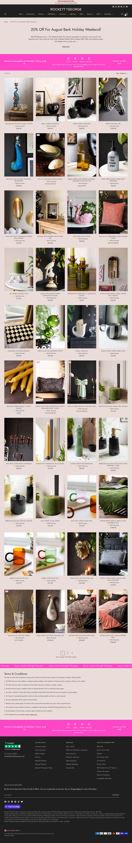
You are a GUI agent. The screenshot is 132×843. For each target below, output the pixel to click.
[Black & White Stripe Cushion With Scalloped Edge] (113, 554)
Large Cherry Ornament (82, 124)
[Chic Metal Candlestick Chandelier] (18, 439)
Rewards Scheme (40, 761)
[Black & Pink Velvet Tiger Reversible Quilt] (113, 611)
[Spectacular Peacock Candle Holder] (18, 99)
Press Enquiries (71, 753)
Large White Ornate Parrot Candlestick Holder (50, 294)
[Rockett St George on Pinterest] (121, 7)
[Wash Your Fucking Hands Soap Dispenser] (113, 155)
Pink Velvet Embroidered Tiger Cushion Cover (113, 237)
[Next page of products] (72, 653)
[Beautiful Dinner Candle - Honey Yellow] (18, 382)
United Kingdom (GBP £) (13, 830)
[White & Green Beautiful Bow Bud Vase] (81, 382)
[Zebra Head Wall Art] (113, 99)
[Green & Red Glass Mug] (50, 554)
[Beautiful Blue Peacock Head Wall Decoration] (18, 155)
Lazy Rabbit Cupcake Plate (19, 294)
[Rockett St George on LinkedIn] (119, 7)
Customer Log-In (40, 746)
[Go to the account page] (122, 14)
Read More (66, 46)
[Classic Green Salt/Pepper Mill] (81, 439)
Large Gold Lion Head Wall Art (81, 578)
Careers (99, 753)
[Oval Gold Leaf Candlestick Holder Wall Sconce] (18, 212)
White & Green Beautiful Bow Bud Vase (82, 406)
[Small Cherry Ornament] (50, 99)
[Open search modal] (5, 14)
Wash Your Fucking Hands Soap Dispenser (113, 180)
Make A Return (40, 753)
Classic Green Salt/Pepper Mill (82, 464)
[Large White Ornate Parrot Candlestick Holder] (50, 269)
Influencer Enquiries (72, 757)
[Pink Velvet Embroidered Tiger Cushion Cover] (113, 212)
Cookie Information (103, 771)
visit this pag (33, 715)
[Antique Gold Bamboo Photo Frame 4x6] (50, 212)
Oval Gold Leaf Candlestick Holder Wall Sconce (19, 237)
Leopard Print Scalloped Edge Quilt (82, 635)
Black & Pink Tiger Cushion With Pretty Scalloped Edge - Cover (50, 407)
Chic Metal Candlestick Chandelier (19, 464)
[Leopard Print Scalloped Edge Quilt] (81, 611)
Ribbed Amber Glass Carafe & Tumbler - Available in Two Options (82, 180)
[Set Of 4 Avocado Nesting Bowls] (50, 155)
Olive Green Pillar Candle (50, 521)
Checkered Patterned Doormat (19, 351)
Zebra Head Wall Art (113, 124)
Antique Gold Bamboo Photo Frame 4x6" (50, 237)
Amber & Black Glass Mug (19, 578)
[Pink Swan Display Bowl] (81, 212)
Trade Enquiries (71, 761)
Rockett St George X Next (43, 768)
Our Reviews (101, 761)
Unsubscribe (70, 768)
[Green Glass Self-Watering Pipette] (50, 326)
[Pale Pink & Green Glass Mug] (81, 496)
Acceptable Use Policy (104, 778)
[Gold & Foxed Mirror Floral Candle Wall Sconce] (113, 269)
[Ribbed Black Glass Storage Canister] (18, 496)
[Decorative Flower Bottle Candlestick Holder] (81, 269)
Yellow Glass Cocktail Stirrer (19, 635)
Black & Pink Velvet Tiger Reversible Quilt (113, 636)
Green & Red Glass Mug (50, 578)
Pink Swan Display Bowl (81, 236)
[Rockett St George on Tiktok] (124, 7)
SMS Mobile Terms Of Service (107, 768)
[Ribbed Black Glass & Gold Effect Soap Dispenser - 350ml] (113, 439)
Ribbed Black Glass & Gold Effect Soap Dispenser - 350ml (113, 464)
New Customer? (40, 750)
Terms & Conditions (103, 775)
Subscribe (115, 795)
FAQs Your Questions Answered (76, 750)
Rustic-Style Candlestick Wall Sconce (50, 464)
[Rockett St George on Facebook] (113, 7)
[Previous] (38, 2)
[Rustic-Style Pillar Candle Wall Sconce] (113, 382)
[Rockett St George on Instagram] (116, 7)
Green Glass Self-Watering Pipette (50, 351)
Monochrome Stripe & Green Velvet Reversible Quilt (113, 522)
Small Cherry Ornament (50, 124)
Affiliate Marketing (72, 764)
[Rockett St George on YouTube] (127, 7)
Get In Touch (70, 746)
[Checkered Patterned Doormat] (18, 326)
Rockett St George (19, 833)
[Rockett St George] (66, 9)
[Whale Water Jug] (81, 326)
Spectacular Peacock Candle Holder (18, 124)
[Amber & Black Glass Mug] (18, 554)
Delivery (38, 757)
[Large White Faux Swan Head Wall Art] (50, 611)
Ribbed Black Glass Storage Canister (18, 521)
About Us (100, 746)
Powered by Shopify (9, 835)
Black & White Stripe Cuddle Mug (113, 351)
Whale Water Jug (82, 351)
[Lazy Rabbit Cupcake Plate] (18, 269)
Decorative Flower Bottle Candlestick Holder (82, 294)
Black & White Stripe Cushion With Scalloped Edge (113, 579)
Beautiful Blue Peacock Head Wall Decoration (18, 180)
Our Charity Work (103, 757)
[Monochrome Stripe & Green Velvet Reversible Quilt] (113, 496)
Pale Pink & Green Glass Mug (81, 521)
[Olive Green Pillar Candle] (50, 496)
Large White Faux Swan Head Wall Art (50, 635)
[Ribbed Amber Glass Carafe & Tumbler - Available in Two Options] (81, 155)
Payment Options (41, 764)
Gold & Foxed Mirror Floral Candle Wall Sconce (113, 294)
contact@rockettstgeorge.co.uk (14, 756)
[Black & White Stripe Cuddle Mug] (113, 326)
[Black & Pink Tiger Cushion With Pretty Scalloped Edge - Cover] (50, 382)
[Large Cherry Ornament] (81, 99)
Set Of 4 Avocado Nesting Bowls (50, 179)
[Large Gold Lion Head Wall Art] (81, 554)
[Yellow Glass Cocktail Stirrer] (18, 611)
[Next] (93, 2)
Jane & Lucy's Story (103, 750)
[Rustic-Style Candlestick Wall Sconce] (50, 439)
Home (6, 22)
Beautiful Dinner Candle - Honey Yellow (19, 407)
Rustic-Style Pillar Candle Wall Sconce (113, 406)
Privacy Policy (101, 764)
